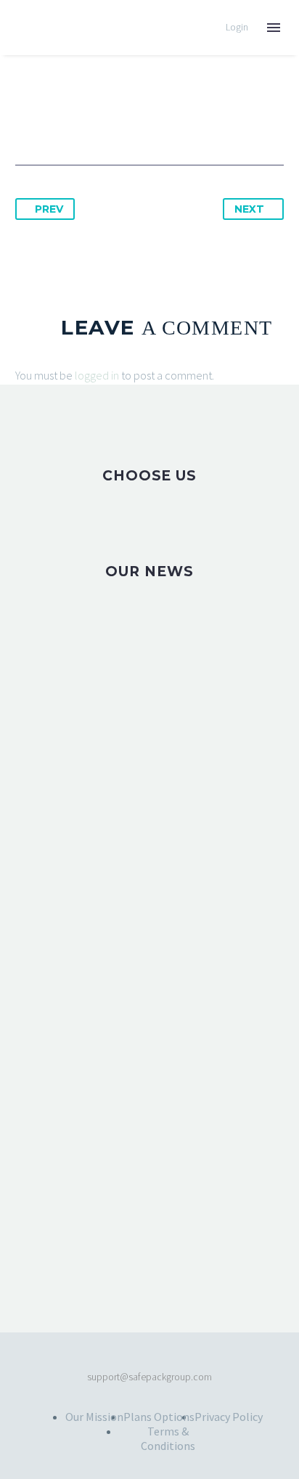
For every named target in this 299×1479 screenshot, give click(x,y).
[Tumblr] (108, 119)
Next (249, 209)
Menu (273, 27)
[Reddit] (162, 119)
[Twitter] (54, 119)
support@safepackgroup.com (149, 1377)
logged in (97, 375)
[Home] (39, 27)
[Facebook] (27, 119)
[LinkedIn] (135, 119)
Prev (49, 209)
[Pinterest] (81, 119)
